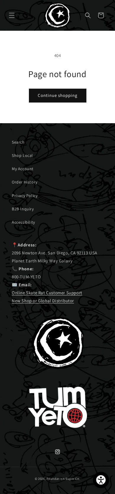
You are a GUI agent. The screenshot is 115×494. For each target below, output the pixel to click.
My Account (23, 168)
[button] (11, 15)
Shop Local (22, 155)
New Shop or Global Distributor (43, 300)
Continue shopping (58, 95)
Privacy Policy (24, 195)
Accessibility (23, 222)
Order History (24, 182)
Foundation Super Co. (63, 479)
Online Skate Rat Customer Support (47, 292)
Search (18, 142)
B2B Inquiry (23, 209)
